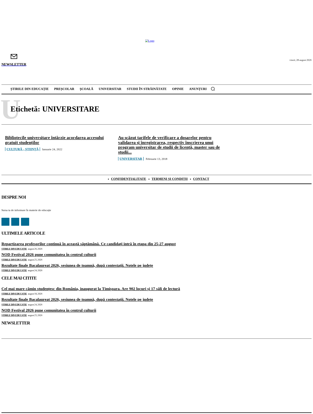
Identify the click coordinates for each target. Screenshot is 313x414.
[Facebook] (5, 222)
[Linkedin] (15, 222)
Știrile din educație (14, 248)
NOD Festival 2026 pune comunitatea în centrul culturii (48, 254)
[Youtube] (25, 222)
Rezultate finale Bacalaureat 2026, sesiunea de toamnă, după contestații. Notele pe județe (77, 265)
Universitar (131, 159)
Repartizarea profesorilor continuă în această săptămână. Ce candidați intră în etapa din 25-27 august (88, 243)
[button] (212, 88)
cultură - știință (23, 149)
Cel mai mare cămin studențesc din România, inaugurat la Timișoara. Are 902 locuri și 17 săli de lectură (90, 288)
